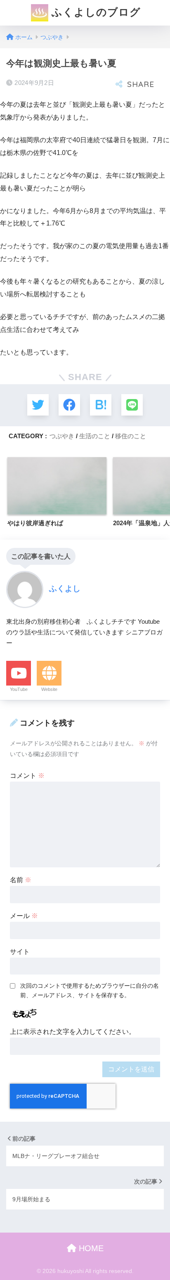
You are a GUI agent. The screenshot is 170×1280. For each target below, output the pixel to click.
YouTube (19, 689)
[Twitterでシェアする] (38, 405)
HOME (90, 1248)
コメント (27, 775)
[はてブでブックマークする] (100, 405)
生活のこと (94, 435)
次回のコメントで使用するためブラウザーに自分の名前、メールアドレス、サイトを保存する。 (89, 990)
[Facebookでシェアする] (69, 405)
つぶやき (62, 435)
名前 (20, 879)
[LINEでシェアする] (132, 405)
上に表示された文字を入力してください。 (72, 1031)
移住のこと (130, 435)
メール (24, 915)
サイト (20, 951)
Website (49, 689)
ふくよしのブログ (94, 12)
